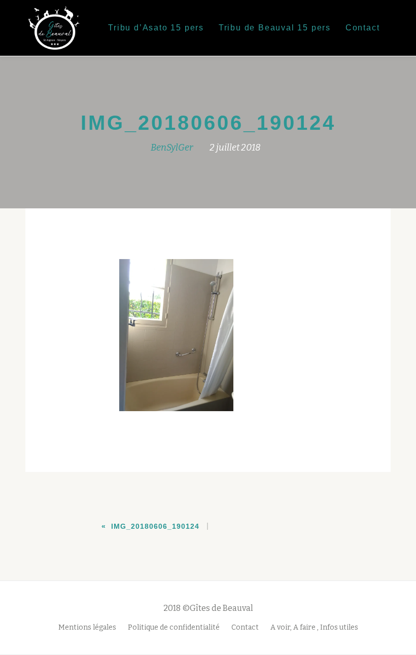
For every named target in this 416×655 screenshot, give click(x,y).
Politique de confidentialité (174, 627)
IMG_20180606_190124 (155, 526)
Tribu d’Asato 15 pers (156, 27)
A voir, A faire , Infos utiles (314, 627)
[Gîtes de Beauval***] (57, 28)
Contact (362, 27)
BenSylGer (172, 147)
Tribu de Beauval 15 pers (275, 27)
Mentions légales (87, 627)
